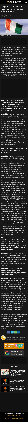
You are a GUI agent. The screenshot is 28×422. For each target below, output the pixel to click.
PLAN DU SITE (18, 415)
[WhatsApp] (15, 332)
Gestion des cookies (19, 418)
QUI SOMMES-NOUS (10, 417)
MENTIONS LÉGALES (18, 417)
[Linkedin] (18, 332)
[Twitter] (12, 332)
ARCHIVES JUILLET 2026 (10, 418)
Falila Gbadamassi (5, 14)
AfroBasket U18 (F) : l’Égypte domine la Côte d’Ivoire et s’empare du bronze (17, 381)
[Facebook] (8, 332)
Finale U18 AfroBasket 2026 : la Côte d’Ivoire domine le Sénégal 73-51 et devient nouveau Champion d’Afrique (18, 372)
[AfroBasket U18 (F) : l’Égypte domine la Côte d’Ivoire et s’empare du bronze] (5, 381)
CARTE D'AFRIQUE (11, 415)
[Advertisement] (14, 41)
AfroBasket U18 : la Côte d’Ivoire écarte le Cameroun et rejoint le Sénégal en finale (18, 389)
